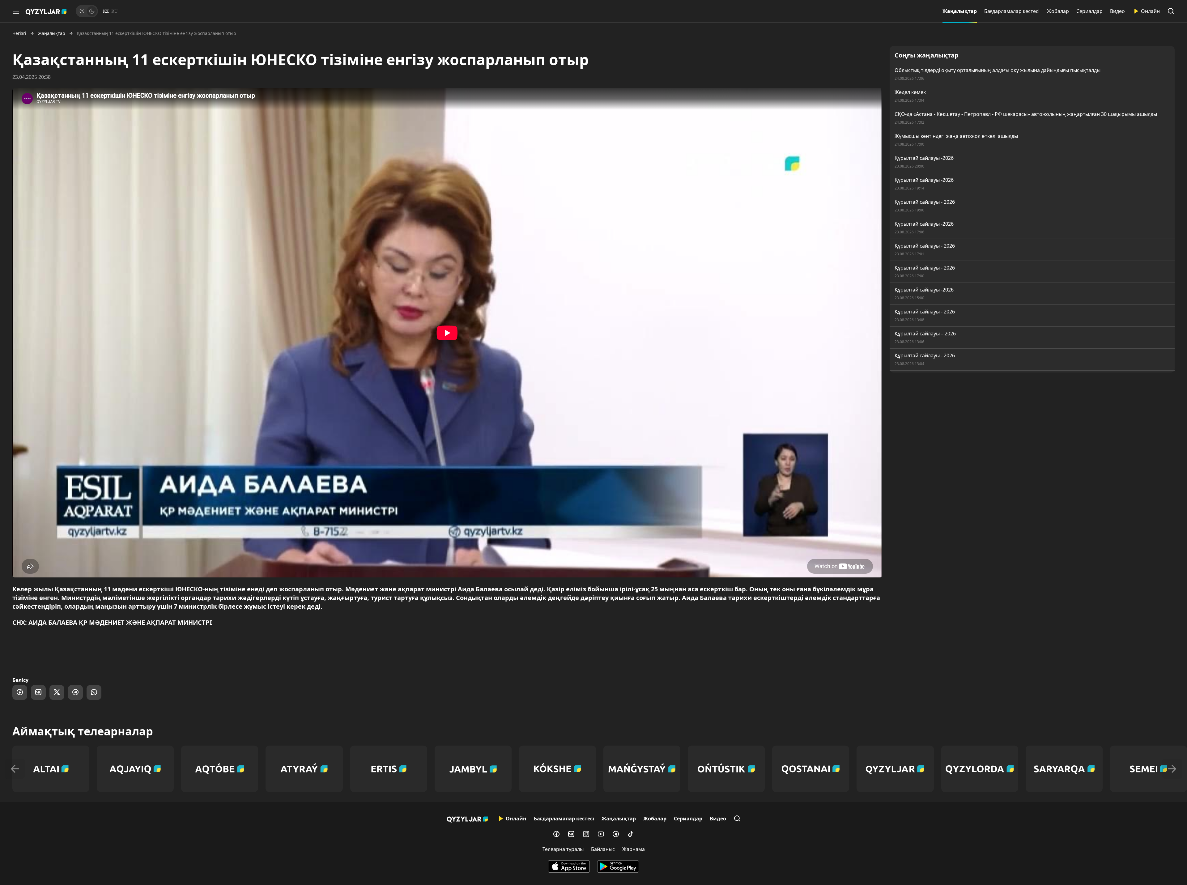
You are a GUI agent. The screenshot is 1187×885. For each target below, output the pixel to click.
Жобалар (1058, 11)
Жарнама (633, 849)
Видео (1117, 11)
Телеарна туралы (563, 849)
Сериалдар (1089, 11)
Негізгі (19, 33)
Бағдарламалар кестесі (1012, 11)
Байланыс (603, 849)
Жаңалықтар (959, 11)
